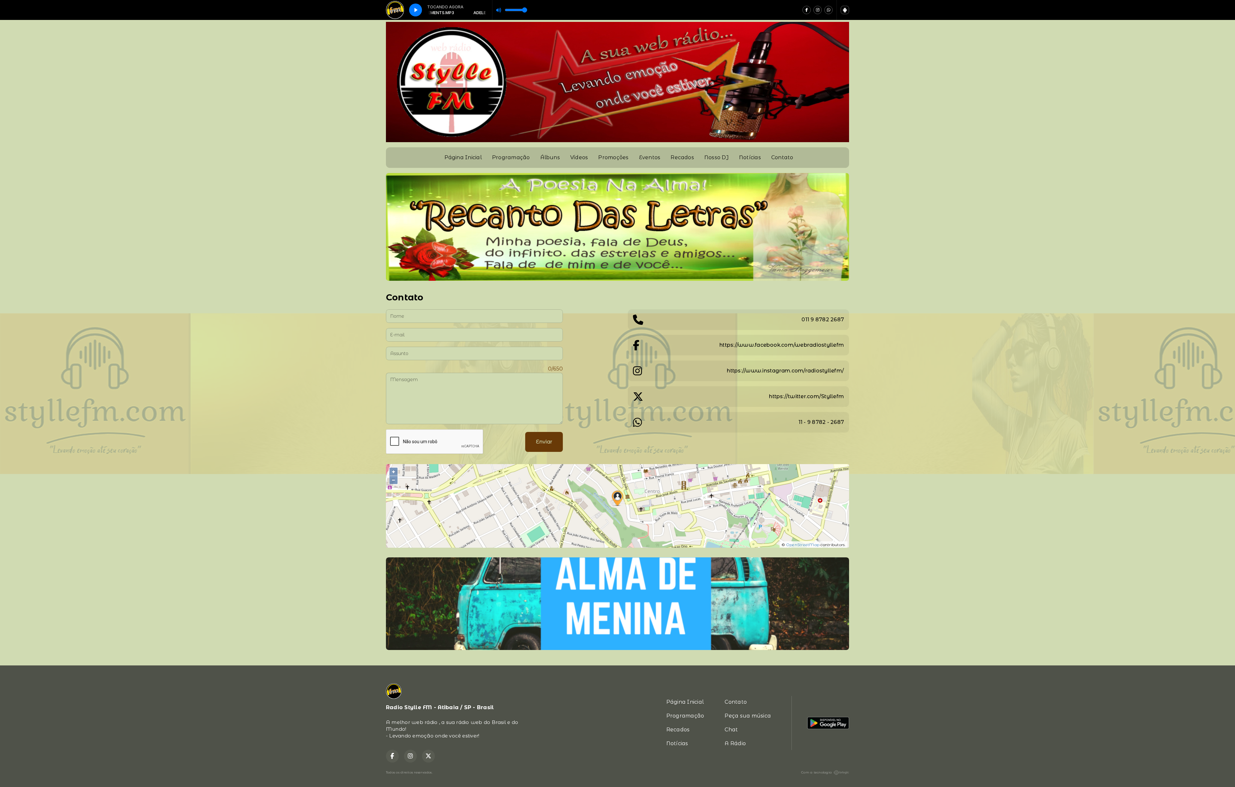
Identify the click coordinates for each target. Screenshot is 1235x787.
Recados (682, 157)
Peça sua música (748, 716)
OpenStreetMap (802, 544)
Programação (511, 157)
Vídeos (579, 157)
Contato (782, 157)
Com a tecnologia (816, 772)
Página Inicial (463, 157)
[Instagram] (817, 10)
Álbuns (550, 157)
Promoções (613, 157)
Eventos (650, 157)
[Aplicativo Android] (845, 10)
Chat (731, 730)
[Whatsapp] (828, 10)
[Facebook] (806, 10)
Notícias (750, 157)
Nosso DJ (716, 157)
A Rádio (735, 743)
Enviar (544, 442)
